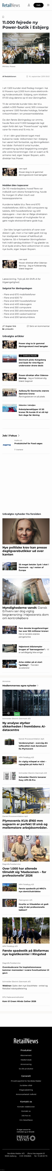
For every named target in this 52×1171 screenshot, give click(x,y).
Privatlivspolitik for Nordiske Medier (26, 1081)
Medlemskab (26, 1060)
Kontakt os (26, 1111)
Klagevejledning (26, 1090)
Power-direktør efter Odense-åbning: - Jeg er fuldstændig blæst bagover (33, 266)
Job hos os (26, 1116)
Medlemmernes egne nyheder (19, 685)
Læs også (23, 169)
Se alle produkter (26, 1069)
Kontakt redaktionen (26, 1107)
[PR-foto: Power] (26, 48)
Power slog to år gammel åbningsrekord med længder (33, 173)
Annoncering (26, 1064)
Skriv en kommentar (40, 326)
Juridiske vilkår (26, 1085)
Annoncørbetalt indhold (26, 1094)
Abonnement (26, 1055)
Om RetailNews (26, 1120)
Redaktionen (10, 76)
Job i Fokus (9, 435)
